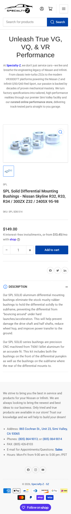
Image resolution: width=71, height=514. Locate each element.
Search (60, 22)
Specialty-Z (37, 484)
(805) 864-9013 (28, 439)
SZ (47, 484)
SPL (5, 184)
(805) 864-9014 (52, 439)
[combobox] (35, 22)
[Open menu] (63, 8)
